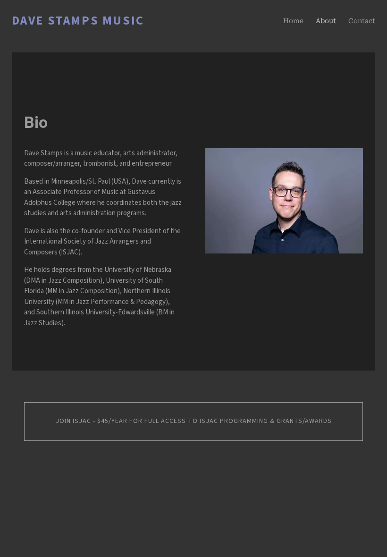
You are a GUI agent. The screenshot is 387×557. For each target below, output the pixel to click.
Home (293, 21)
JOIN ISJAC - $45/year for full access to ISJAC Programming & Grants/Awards (194, 421)
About (326, 21)
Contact (361, 21)
